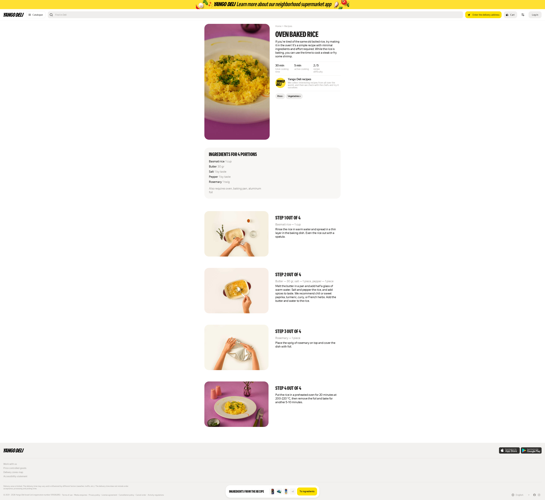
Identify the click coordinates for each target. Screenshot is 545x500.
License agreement (109, 495)
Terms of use (67, 495)
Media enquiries (80, 495)
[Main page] (13, 16)
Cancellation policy (126, 495)
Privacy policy (94, 495)
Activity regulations (156, 495)
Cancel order (141, 495)
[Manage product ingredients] (522, 14)
